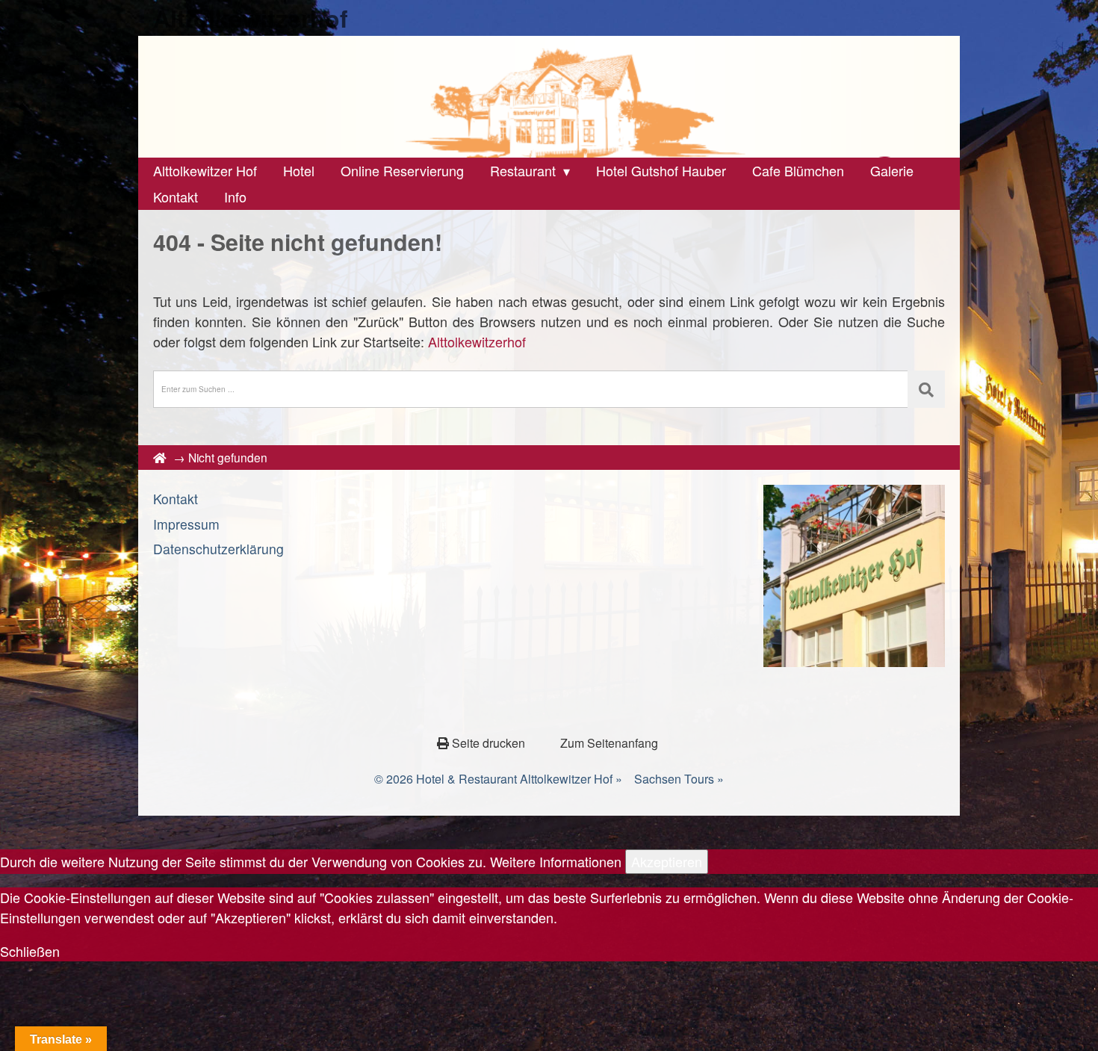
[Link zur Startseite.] (549, 97)
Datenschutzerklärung (218, 548)
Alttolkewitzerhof (250, 18)
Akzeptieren (666, 861)
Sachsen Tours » (679, 778)
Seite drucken (488, 742)
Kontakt (175, 498)
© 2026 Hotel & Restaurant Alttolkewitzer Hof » (498, 778)
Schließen (30, 951)
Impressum (186, 524)
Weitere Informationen (555, 861)
